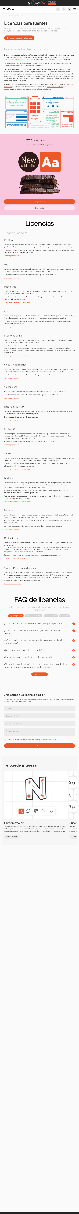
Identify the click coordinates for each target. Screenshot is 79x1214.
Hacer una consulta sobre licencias (19, 38)
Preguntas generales (16, 616)
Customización (14, 823)
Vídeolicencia (64, 616)
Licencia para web (51, 616)
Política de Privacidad (49, 739)
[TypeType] (8, 9)
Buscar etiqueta (11, 837)
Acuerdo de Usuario (32, 739)
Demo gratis (39, 208)
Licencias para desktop (33, 616)
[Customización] (36, 795)
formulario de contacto (55, 87)
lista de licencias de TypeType (22, 59)
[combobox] (7, 723)
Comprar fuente (39, 202)
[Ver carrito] (69, 9)
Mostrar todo (39, 674)
